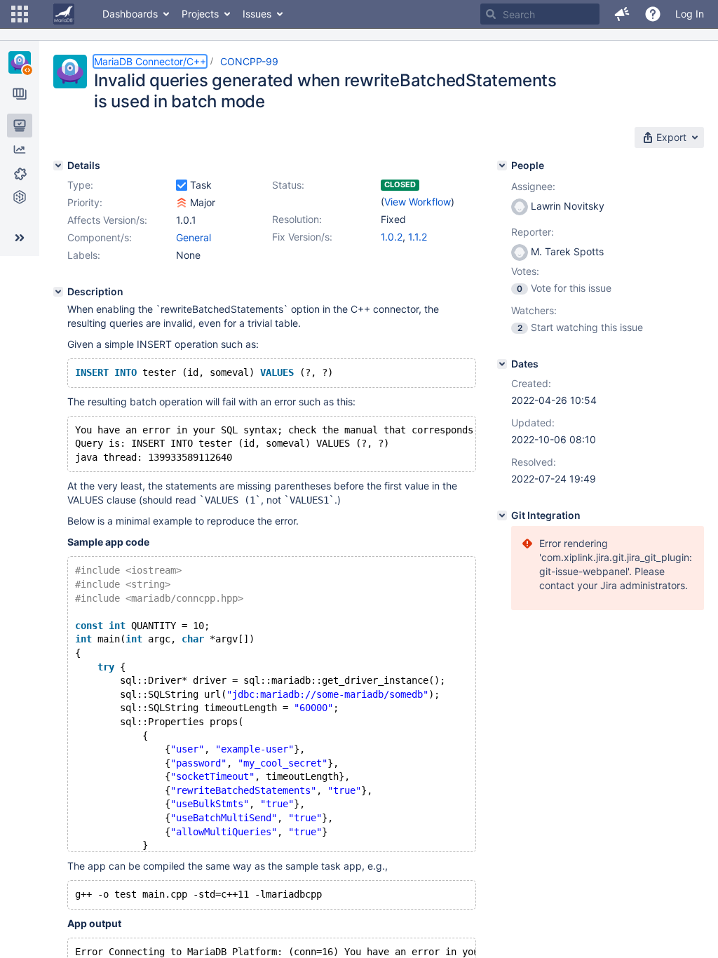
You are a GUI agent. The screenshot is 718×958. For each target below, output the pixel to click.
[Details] (58, 165)
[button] (19, 14)
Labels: (83, 255)
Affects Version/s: (107, 220)
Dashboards (130, 14)
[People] (502, 165)
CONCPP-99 (249, 61)
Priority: (84, 202)
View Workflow (417, 202)
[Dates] (502, 364)
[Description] (58, 292)
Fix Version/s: (302, 237)
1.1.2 (417, 237)
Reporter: (532, 232)
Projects (200, 14)
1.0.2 (391, 237)
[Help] (652, 14)
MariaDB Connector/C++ (150, 61)
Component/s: (99, 237)
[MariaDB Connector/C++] (19, 62)
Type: (80, 185)
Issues (257, 14)
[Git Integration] (502, 515)
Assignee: (533, 186)
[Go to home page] (63, 14)
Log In (689, 14)
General (193, 237)
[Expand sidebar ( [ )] (19, 237)
